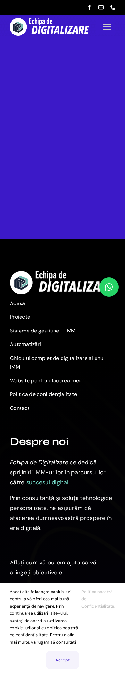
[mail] (101, 7)
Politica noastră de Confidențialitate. (98, 599)
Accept (62, 660)
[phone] (112, 7)
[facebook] (89, 7)
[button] (109, 287)
